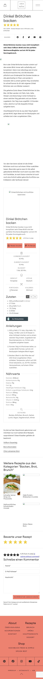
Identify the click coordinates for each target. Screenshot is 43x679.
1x (27, 297)
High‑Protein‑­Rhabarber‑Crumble (30, 496)
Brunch (30, 627)
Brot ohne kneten (10, 447)
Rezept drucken (16, 246)
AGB (33, 670)
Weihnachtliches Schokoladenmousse (10, 506)
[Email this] (34, 37)
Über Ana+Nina (12, 627)
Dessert (30, 637)
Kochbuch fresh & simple (21, 648)
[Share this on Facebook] (23, 37)
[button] (5, 25)
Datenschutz (24, 670)
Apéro (31, 631)
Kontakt (12, 634)
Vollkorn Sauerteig (10, 442)
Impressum (12, 670)
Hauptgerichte (30, 634)
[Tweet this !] (29, 37)
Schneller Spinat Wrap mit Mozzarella (10, 497)
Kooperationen (12, 631)
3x (35, 297)
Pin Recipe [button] (31, 246)
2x (31, 297)
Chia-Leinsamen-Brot (12, 451)
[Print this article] (40, 37)
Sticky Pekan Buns (27, 525)
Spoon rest (21, 651)
